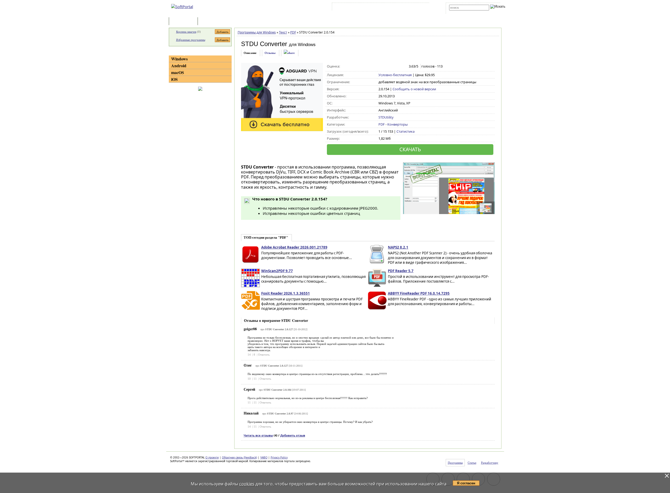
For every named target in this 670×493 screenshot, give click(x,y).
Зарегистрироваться (378, 7)
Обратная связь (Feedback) (239, 457)
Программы (184, 21)
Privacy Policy (279, 457)
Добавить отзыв (292, 435)
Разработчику (489, 462)
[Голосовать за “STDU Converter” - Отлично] (403, 66)
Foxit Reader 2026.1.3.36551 (285, 293)
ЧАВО (263, 457)
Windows (179, 59)
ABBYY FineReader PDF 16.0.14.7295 (419, 293)
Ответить (264, 354)
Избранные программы (190, 39)
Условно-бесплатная (395, 74)
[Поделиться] (289, 53)
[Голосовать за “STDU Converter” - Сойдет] (392, 66)
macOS (177, 72)
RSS (421, 7)
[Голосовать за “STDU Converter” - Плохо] (386, 66)
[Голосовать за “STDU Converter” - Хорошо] (397, 66)
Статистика (406, 131)
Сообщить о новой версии (414, 89)
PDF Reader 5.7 (401, 270)
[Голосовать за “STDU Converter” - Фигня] (381, 66)
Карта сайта (405, 7)
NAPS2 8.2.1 (398, 247)
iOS (174, 79)
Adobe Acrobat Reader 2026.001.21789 (294, 247)
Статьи (210, 21)
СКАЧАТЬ (410, 149)
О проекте (212, 457)
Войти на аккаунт (349, 7)
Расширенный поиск (464, 12)
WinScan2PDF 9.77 (277, 270)
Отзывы (270, 52)
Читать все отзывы (258, 435)
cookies (246, 484)
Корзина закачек (186, 31)
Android (178, 66)
